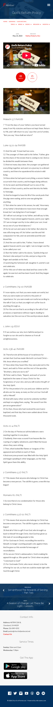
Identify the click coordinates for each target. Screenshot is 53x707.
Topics (13, 24)
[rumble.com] (37, 693)
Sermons (12, 21)
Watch (21, 78)
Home (5, 21)
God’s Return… (22, 21)
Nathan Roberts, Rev (33, 36)
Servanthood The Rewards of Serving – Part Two (28, 591)
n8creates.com (41, 700)
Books (27, 24)
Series (20, 24)
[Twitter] (15, 693)
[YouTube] (26, 693)
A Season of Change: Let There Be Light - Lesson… (25, 604)
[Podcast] (32, 693)
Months (45, 24)
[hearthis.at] (43, 693)
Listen (32, 78)
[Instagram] (21, 693)
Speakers (36, 24)
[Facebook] (9, 693)
